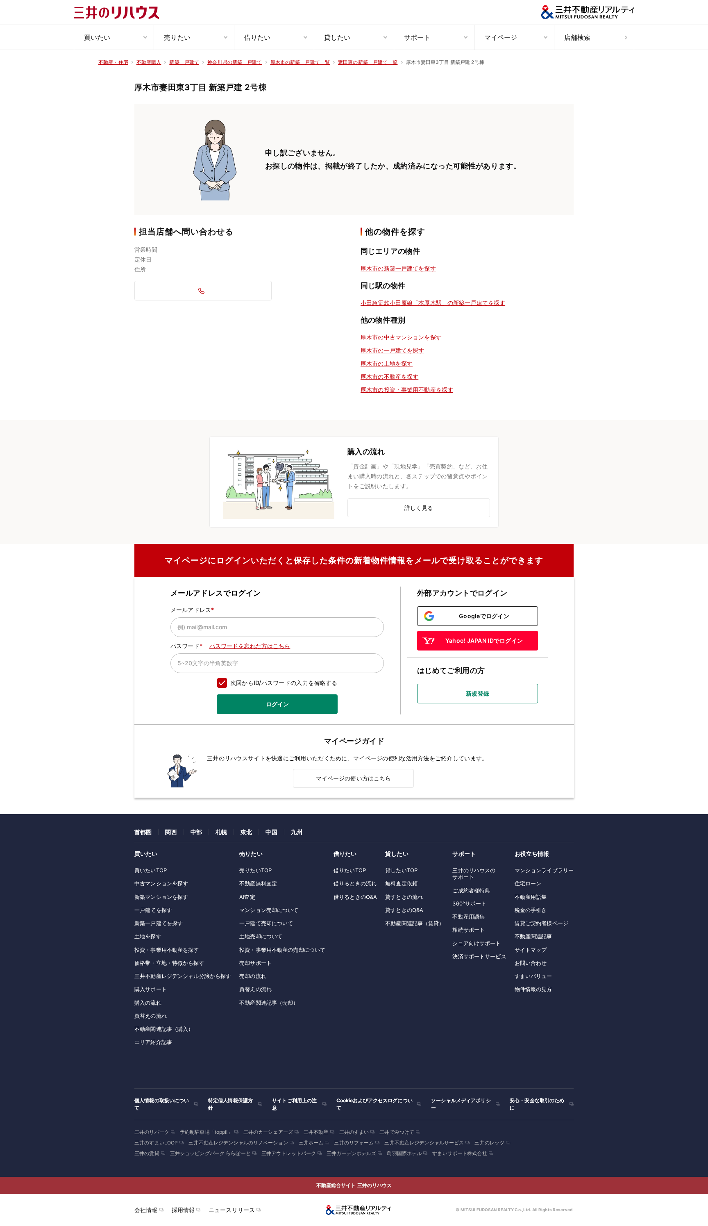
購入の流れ (147, 1002)
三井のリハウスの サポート (473, 873)
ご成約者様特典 (471, 890)
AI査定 (247, 897)
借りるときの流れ (355, 883)
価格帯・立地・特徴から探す (169, 963)
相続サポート (468, 929)
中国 (271, 831)
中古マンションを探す (161, 883)
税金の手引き (531, 910)
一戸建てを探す (153, 910)
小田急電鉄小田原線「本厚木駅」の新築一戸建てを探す (433, 302)
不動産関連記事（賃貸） (414, 923)
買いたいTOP (150, 870)
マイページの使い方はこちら (353, 778)
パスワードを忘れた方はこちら (249, 645)
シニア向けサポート (476, 943)
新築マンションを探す (161, 897)
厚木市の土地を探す (387, 363)
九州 (296, 831)
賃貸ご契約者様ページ (541, 923)
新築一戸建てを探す (158, 923)
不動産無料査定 (258, 883)
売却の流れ (252, 976)
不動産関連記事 (533, 936)
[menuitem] (114, 37)
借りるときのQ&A (355, 897)
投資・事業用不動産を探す (166, 949)
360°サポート (469, 903)
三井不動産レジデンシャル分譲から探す (182, 976)
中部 (196, 831)
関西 (171, 831)
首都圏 (143, 831)
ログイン (277, 704)
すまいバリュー (533, 976)
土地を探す (147, 936)
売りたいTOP (255, 870)
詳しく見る (418, 507)
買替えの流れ (150, 1015)
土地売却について (260, 936)
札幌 (221, 831)
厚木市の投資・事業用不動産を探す (407, 389)
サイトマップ (531, 949)
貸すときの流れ (404, 897)
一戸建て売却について (266, 923)
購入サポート (150, 989)
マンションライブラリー (544, 870)
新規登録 (477, 693)
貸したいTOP (401, 870)
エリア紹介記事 (153, 1042)
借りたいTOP (350, 870)
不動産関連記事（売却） (268, 1002)
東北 (246, 831)
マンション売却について (268, 910)
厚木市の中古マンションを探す (401, 337)
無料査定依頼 (401, 883)
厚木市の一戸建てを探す (392, 350)
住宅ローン (528, 883)
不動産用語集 (468, 916)
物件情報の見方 (533, 989)
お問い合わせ (531, 963)
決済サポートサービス (479, 956)
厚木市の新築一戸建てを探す (398, 268)
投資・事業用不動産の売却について (282, 949)
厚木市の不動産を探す (389, 376)
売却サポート (255, 963)
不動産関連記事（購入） (163, 1029)
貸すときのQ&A (404, 910)
